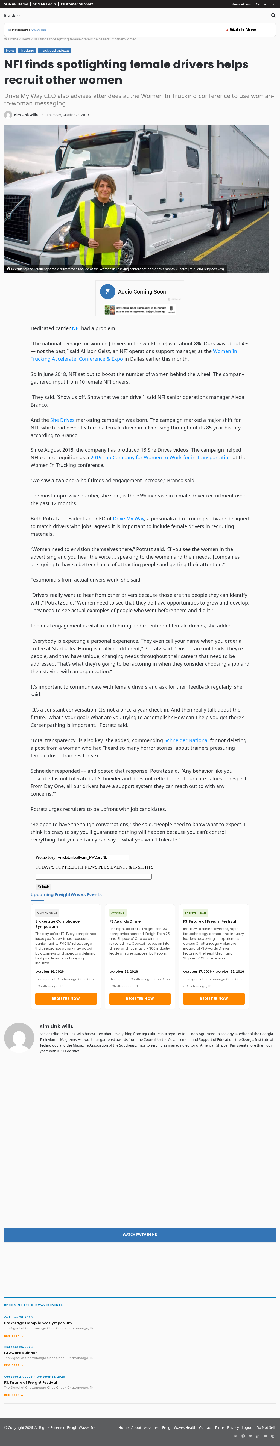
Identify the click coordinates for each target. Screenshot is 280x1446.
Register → (14, 1335)
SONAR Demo (16, 4)
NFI (76, 328)
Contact (205, 1427)
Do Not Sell (265, 1427)
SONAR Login (44, 4)
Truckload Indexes (54, 50)
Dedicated (42, 328)
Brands (10, 15)
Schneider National (186, 740)
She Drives (62, 420)
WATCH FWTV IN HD (140, 1234)
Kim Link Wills (26, 114)
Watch (241, 29)
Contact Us (265, 4)
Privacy (233, 1427)
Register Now (66, 998)
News (25, 39)
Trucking (27, 50)
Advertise (151, 1427)
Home (12, 39)
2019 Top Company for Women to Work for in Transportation (161, 457)
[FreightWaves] (27, 30)
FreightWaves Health (179, 1427)
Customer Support (77, 4)
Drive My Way (128, 518)
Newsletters (241, 4)
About (136, 1427)
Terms (219, 1427)
